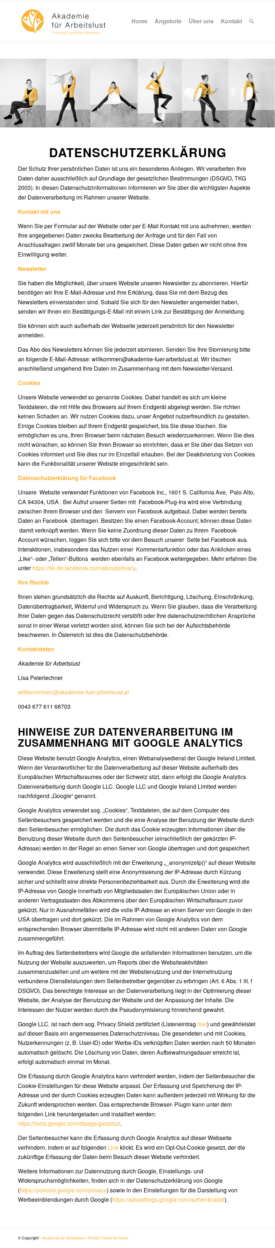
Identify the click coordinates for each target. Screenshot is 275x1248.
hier (202, 1024)
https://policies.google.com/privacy (63, 1190)
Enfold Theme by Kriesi (108, 1237)
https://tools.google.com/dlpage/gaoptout (69, 1123)
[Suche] (251, 21)
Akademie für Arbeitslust (63, 1237)
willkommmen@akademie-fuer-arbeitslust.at (73, 692)
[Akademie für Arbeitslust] (63, 21)
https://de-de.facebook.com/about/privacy (83, 568)
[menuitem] (139, 21)
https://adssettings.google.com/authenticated (168, 1199)
